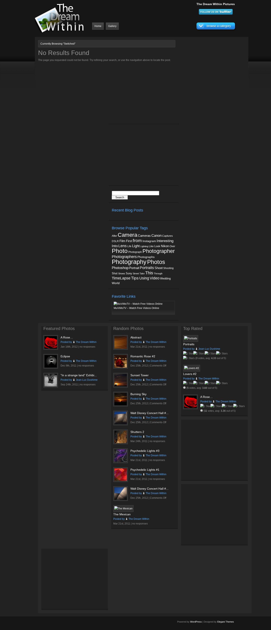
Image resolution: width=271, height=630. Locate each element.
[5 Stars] (189, 358)
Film (122, 241)
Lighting (144, 246)
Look (157, 246)
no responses (87, 346)
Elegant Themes (225, 621)
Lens (122, 246)
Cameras (144, 235)
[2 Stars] (199, 353)
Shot (115, 273)
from (137, 240)
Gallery (112, 26)
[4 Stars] (222, 353)
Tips (135, 278)
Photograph (135, 252)
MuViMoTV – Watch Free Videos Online (136, 308)
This (149, 273)
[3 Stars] (210, 353)
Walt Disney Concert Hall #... (149, 413)
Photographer (158, 251)
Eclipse (65, 356)
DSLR (115, 241)
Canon (156, 236)
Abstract (135, 337)
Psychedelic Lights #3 (144, 450)
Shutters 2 (137, 432)
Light (136, 246)
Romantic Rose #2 (142, 356)
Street (136, 273)
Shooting (168, 268)
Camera (127, 235)
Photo (120, 251)
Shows (121, 273)
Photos (156, 262)
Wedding (165, 278)
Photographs (146, 257)
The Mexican (122, 514)
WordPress (196, 621)
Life (129, 246)
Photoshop (120, 268)
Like (151, 246)
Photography (129, 261)
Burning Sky (138, 394)
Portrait (134, 268)
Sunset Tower (139, 375)
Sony (129, 273)
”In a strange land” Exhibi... (79, 375)
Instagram (149, 241)
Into (115, 246)
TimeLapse (121, 278)
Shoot (159, 268)
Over (172, 246)
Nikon (165, 246)
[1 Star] (188, 353)
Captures (167, 235)
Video (154, 278)
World (116, 283)
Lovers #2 (189, 374)
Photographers (124, 257)
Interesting (165, 241)
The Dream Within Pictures (215, 4)
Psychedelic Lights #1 (144, 469)
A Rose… (67, 337)
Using (144, 278)
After (114, 236)
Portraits (147, 268)
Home (97, 26)
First (129, 241)
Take (142, 273)
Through (158, 273)
